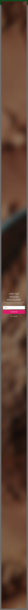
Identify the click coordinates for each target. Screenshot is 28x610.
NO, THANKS (14, 316)
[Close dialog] (25, 3)
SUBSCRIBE (14, 312)
